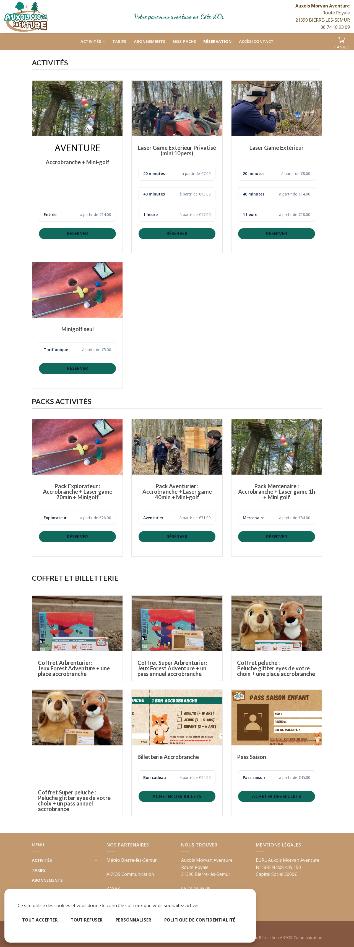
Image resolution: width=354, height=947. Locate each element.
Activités (90, 41)
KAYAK (113, 889)
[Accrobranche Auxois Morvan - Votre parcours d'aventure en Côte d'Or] (33, 16)
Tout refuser (87, 920)
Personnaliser (134, 920)
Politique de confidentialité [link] (199, 920)
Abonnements (150, 41)
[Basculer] (96, 860)
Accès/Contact (256, 41)
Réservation (217, 41)
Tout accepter (40, 920)
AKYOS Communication (130, 874)
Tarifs (119, 41)
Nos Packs (184, 41)
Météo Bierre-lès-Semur (131, 860)
